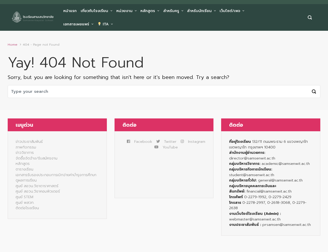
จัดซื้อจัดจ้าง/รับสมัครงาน (36, 158)
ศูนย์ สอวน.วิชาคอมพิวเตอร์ (38, 191)
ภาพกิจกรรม (26, 147)
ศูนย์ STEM (24, 197)
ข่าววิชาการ (25, 152)
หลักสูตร (23, 163)
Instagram (196, 141)
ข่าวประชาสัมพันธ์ (29, 141)
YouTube (170, 147)
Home (12, 44)
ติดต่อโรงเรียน (27, 208)
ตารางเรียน (24, 169)
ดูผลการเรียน (26, 180)
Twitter (170, 141)
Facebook (143, 141)
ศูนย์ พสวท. (25, 202)
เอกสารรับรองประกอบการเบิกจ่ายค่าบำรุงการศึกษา (56, 175)
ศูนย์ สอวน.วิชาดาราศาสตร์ (37, 186)
